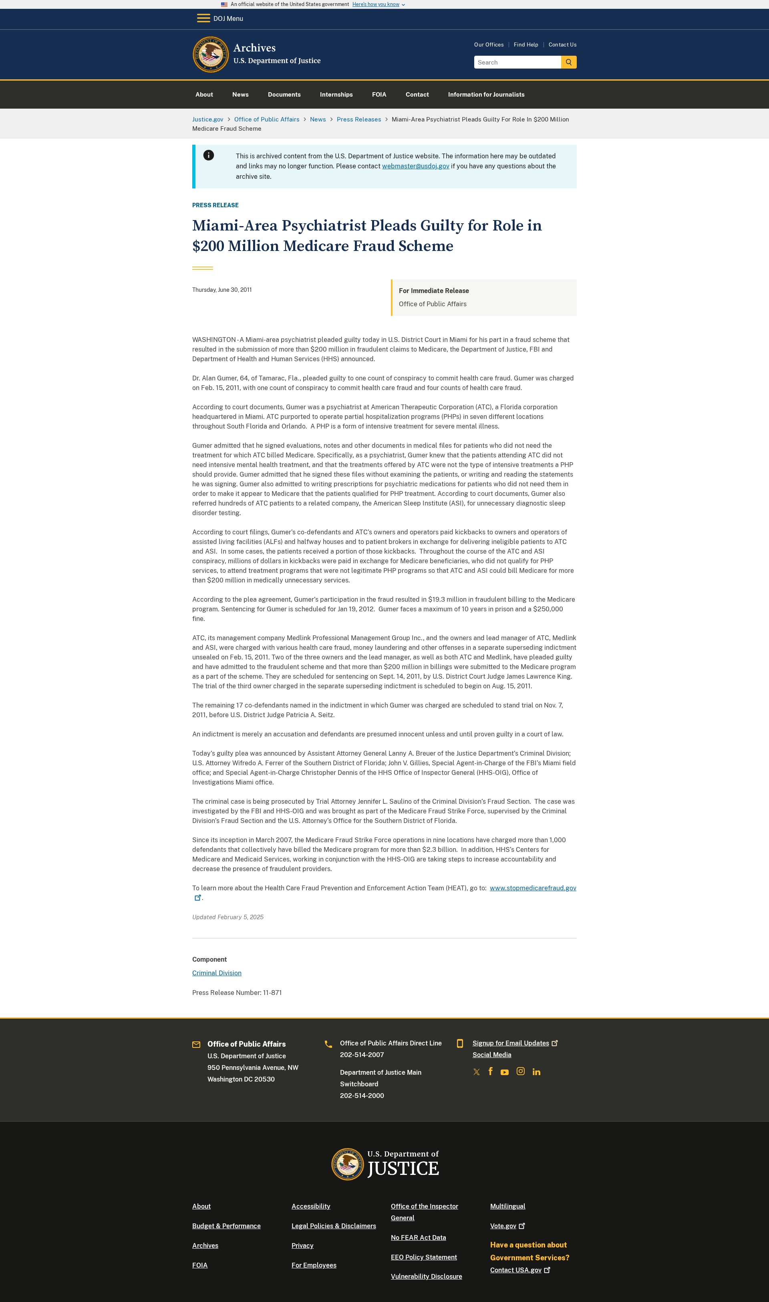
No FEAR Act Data (418, 1237)
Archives (205, 1245)
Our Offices (489, 45)
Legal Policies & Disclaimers (334, 1226)
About (201, 1206)
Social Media (492, 1055)
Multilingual (507, 1206)
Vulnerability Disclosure (426, 1276)
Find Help (526, 45)
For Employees (314, 1265)
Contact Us (563, 45)
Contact (516, 1270)
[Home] (257, 70)
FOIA (200, 1265)
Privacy (303, 1245)
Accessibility (311, 1206)
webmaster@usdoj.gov (415, 166)
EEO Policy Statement (424, 1257)
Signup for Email (511, 1043)
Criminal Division (217, 973)
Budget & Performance (226, 1226)
